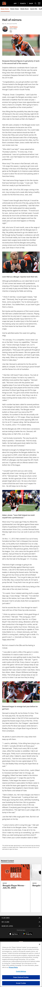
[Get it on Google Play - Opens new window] (27, 934)
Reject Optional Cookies (21, 977)
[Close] (39, 944)
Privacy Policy (13, 967)
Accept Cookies (21, 983)
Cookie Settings (21, 971)
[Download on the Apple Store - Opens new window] (13, 934)
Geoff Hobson (13, 27)
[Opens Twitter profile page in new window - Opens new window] (11, 31)
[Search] (35, 3)
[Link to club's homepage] (4, 2)
